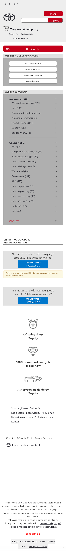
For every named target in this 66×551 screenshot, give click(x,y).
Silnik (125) (17, 181)
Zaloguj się (13, 34)
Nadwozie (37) (19, 206)
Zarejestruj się (27, 34)
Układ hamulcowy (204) (24, 161)
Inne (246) (17, 107)
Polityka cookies (43, 417)
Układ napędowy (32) (22, 186)
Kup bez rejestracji (20, 38)
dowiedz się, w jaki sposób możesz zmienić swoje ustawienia (35, 524)
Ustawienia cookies (22, 417)
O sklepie (35, 408)
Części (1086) (17, 142)
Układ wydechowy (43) (23, 196)
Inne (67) (16, 210)
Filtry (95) (16, 146)
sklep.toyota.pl (27, 502)
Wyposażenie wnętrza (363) (26, 103)
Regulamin (48, 412)
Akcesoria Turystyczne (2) (25, 117)
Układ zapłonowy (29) (23, 191)
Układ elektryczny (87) (23, 166)
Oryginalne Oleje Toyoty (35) (27, 151)
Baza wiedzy (33, 412)
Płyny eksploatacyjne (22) (25, 156)
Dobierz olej (33, 48)
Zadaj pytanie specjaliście (33, 264)
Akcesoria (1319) (19, 99)
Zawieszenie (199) (21, 176)
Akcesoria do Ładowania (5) (26, 112)
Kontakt (15, 421)
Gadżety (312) (19, 127)
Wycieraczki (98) (20, 171)
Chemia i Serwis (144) (22, 122)
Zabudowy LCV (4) (21, 132)
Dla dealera (18, 412)
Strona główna (19, 408)
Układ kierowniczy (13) (23, 201)
